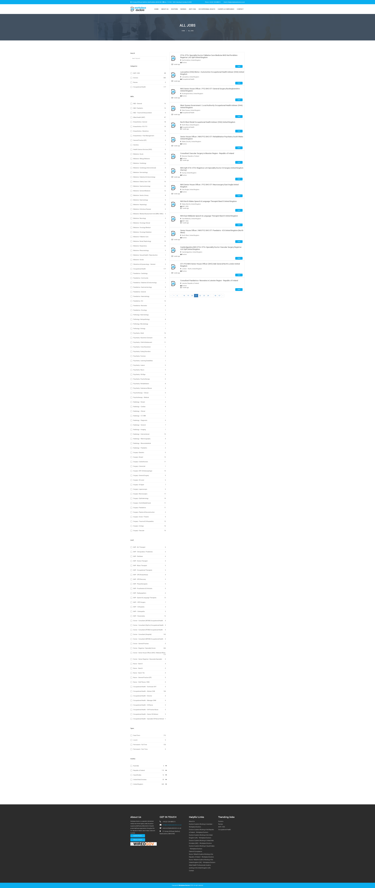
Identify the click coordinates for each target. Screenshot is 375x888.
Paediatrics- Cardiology (149, 273)
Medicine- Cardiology (149, 163)
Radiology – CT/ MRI (149, 416)
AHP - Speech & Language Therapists (149, 597)
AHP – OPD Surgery (149, 602)
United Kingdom (148, 784)
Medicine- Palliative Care (149, 236)
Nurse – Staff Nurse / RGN (149, 682)
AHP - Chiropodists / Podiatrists (149, 552)
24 (208, 295)
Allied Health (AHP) (149, 117)
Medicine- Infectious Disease (149, 209)
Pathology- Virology (149, 328)
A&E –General (149, 103)
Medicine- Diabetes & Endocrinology (149, 177)
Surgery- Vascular (149, 530)
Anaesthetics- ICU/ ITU (149, 126)
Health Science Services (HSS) (149, 149)
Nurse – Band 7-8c (149, 673)
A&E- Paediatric (149, 108)
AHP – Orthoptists (149, 607)
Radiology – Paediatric (149, 448)
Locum (149, 740)
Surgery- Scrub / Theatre (149, 517)
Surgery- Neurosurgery (149, 494)
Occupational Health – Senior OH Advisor (149, 714)
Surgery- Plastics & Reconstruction (149, 512)
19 (188, 295)
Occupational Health (207, 9)
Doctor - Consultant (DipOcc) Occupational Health (149, 625)
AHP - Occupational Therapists (149, 570)
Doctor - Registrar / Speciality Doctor (149, 648)
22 (200, 295)
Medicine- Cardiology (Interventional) (149, 168)
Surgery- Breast (149, 457)
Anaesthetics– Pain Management (149, 135)
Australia (148, 766)
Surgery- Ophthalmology (149, 498)
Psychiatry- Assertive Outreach (149, 337)
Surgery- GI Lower (149, 480)
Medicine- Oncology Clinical (149, 223)
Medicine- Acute (149, 154)
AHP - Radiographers (149, 593)
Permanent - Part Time (149, 749)
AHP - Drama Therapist (149, 561)
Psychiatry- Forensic (149, 356)
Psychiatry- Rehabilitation (149, 383)
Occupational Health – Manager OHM (149, 700)
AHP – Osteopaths (149, 611)
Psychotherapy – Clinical (149, 393)
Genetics (149, 145)
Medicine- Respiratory (149, 246)
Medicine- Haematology (149, 200)
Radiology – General (149, 425)
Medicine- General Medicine (149, 191)
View (239, 66)
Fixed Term (149, 735)
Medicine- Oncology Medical (149, 227)
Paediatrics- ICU (149, 301)
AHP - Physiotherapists (149, 584)
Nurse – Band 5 (149, 663)
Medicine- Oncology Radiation (149, 232)
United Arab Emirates (148, 779)
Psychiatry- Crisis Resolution (149, 347)
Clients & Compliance (226, 9)
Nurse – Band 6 (149, 668)
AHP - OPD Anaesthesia (149, 574)
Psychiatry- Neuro (149, 370)
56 (215, 295)
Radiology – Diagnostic (149, 420)
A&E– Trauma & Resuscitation (149, 113)
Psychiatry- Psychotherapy (149, 379)
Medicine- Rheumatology (149, 250)
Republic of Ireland (148, 770)
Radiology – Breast (149, 402)
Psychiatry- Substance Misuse (149, 388)
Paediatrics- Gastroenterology (149, 287)
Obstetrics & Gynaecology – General (149, 264)
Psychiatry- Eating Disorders (149, 351)
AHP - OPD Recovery (149, 579)
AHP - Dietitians (149, 556)
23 (204, 295)
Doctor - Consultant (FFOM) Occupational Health (149, 630)
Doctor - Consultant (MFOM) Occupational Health (149, 639)
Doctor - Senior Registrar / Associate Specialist (149, 659)
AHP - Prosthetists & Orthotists (149, 588)
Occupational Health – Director (149, 696)
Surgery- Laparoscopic (149, 489)
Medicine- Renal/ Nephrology (149, 241)
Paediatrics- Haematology (149, 296)
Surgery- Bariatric (149, 452)
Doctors (174, 9)
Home (156, 9)
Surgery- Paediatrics (149, 507)
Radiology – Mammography (149, 439)
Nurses (183, 9)
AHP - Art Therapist (149, 547)
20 (192, 295)
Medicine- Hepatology (149, 204)
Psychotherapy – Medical (149, 397)
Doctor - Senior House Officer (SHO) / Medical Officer (149, 653)
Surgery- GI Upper (149, 484)
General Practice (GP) (149, 140)
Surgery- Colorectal (149, 466)
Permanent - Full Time (149, 744)
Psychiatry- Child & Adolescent (149, 342)
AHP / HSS (192, 9)
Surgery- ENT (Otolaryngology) (149, 471)
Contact (240, 9)
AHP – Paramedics (149, 616)
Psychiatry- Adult (149, 333)
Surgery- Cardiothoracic (149, 461)
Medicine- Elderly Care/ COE (149, 181)
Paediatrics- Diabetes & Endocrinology (149, 282)
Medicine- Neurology (149, 218)
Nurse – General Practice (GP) (149, 677)
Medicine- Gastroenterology (149, 186)
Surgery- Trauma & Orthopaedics (149, 521)
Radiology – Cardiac (149, 406)
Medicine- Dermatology (149, 172)
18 (184, 295)
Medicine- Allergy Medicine (149, 158)
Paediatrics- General (149, 292)
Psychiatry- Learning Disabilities (149, 360)
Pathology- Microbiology (149, 324)
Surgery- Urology (149, 526)
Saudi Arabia (148, 775)
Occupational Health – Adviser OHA (149, 691)
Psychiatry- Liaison (149, 365)
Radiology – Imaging (149, 429)
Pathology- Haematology (149, 315)
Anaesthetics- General (149, 122)
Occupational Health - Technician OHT (149, 686)
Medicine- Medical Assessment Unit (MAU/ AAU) (149, 214)
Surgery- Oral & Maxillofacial (149, 503)
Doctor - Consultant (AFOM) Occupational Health (149, 620)
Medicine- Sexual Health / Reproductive (149, 255)
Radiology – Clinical (149, 411)
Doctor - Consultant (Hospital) (149, 634)
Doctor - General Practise (149, 643)
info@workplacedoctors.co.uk (236, 2)
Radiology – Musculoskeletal (149, 443)
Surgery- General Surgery (149, 475)
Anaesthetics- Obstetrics (149, 131)
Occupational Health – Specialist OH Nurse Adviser (149, 719)
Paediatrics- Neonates (149, 305)
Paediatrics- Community (149, 278)
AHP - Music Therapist (149, 565)
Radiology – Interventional (149, 434)
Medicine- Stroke (149, 259)
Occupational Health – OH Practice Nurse (149, 709)
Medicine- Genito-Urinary (149, 195)
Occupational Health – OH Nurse (149, 705)
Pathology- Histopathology (149, 319)
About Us (164, 9)
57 (219, 295)
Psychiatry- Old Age (149, 374)
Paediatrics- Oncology (149, 310)
